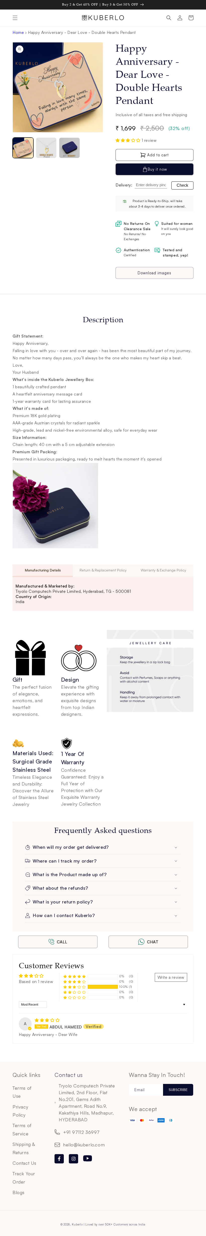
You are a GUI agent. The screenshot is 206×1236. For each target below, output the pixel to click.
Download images (154, 273)
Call (62, 941)
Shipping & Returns (24, 1148)
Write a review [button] (171, 977)
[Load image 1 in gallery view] (23, 148)
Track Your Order (24, 1177)
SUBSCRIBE (178, 1090)
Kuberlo (77, 1224)
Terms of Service (22, 1129)
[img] (47, 1020)
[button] (15, 17)
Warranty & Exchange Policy (163, 570)
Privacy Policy (20, 1111)
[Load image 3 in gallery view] (69, 148)
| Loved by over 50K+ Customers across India (114, 1224)
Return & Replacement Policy (103, 570)
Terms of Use (22, 1092)
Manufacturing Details (43, 570)
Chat (152, 941)
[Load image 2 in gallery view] (46, 148)
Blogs (19, 1192)
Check (182, 185)
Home (18, 32)
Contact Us (24, 1163)
